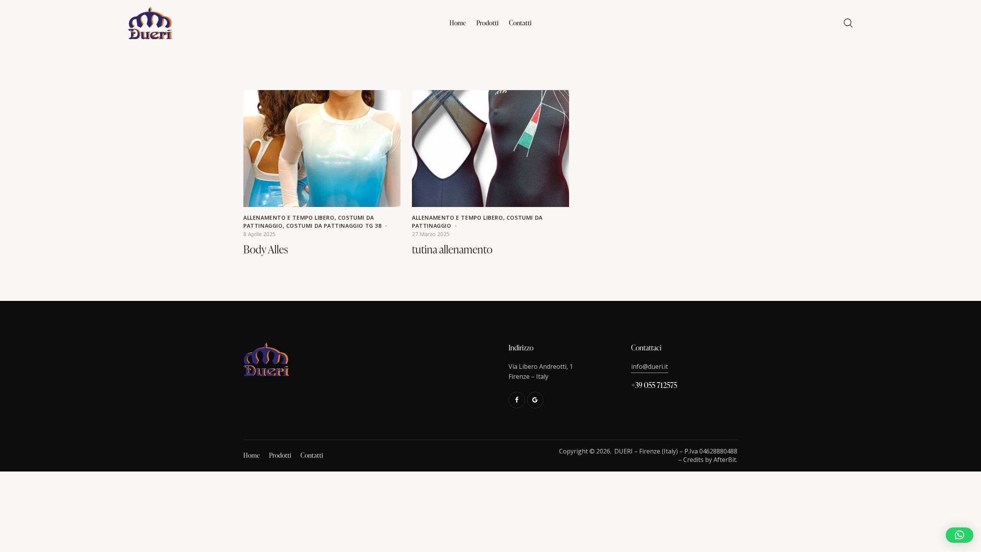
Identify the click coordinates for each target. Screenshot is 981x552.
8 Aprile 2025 (259, 234)
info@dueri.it (649, 366)
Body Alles (265, 249)
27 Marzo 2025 (430, 234)
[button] (959, 535)
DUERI (623, 451)
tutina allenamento (452, 249)
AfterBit (725, 459)
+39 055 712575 (654, 385)
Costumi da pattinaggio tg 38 (334, 225)
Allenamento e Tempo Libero (289, 217)
